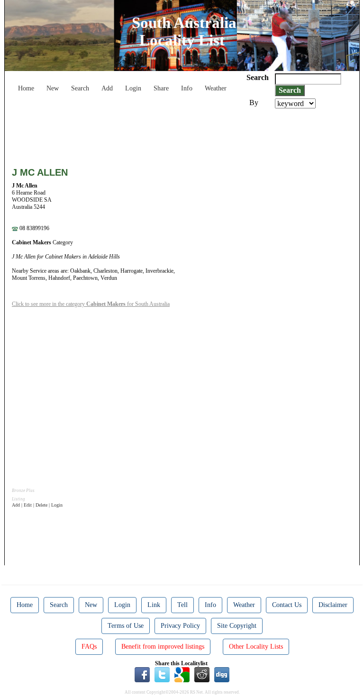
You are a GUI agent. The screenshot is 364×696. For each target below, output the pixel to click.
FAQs (89, 646)
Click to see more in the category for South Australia (91, 304)
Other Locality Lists (256, 646)
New (52, 88)
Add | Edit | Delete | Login (37, 505)
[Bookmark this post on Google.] (182, 674)
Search (80, 88)
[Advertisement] (184, 134)
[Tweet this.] (162, 674)
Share (161, 88)
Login (133, 88)
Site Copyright (236, 625)
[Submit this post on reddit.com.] (202, 674)
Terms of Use (126, 625)
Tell (182, 604)
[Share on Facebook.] (142, 674)
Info (186, 88)
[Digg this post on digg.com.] (222, 674)
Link (153, 604)
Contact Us (286, 604)
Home (26, 88)
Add (107, 88)
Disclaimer (332, 604)
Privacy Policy (180, 625)
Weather (216, 88)
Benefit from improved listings (162, 646)
